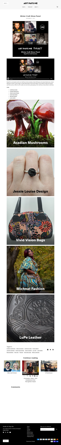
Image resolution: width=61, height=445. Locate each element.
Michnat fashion (10, 352)
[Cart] (57, 7)
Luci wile (34, 350)
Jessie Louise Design (14, 93)
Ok (56, 429)
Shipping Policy (30, 436)
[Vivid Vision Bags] (30, 220)
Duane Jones (6, 430)
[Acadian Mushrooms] (30, 123)
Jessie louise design (19, 350)
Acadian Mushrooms (14, 91)
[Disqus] (30, 403)
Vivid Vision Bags (13, 94)
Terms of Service (30, 435)
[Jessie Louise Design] (30, 172)
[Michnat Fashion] (30, 269)
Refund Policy (30, 432)
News (28, 427)
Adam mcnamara (20, 348)
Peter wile (16, 352)
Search (28, 430)
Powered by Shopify (30, 441)
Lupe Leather (12, 97)
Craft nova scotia (28, 348)
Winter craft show (35, 352)
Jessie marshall (28, 350)
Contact (28, 429)
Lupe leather (40, 350)
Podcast (21, 352)
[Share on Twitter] (50, 349)
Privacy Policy (30, 433)
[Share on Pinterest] (53, 349)
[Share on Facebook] (47, 349)
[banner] (31, 3)
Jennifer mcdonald (10, 350)
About (28, 426)
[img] (3, 432)
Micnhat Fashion (13, 96)
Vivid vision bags (27, 352)
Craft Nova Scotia (13, 89)
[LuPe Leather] (30, 318)
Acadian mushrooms (11, 348)
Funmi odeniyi (36, 348)
